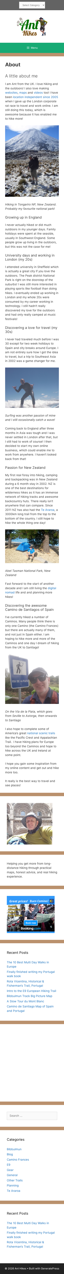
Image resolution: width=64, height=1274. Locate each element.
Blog (10, 1154)
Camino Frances (18, 1159)
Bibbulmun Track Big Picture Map (29, 996)
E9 (8, 1164)
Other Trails (15, 1180)
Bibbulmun (14, 1149)
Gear (10, 1170)
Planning (13, 1185)
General (12, 1175)
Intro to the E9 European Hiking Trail (31, 991)
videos (38, 92)
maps (23, 92)
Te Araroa (47, 510)
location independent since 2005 (35, 97)
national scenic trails (41, 733)
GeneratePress (50, 1268)
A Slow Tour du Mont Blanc (25, 1001)
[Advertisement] (32, 1063)
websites (11, 92)
